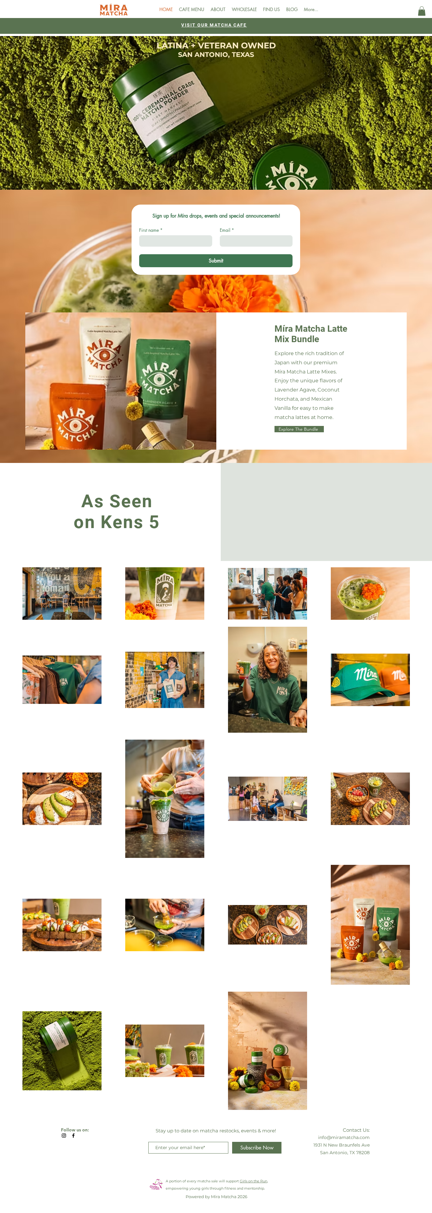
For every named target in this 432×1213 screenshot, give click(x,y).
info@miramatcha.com (344, 1137)
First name (151, 230)
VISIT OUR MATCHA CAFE (214, 25)
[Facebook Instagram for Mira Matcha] (73, 1135)
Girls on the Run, (254, 1181)
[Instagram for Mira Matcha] (64, 1135)
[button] (422, 11)
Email (227, 230)
